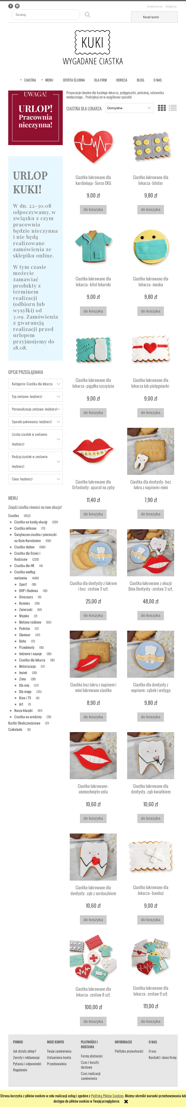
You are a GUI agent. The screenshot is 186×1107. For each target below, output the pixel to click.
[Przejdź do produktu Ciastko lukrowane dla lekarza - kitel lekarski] (93, 248)
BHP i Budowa (28, 590)
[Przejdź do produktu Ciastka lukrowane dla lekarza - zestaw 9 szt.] (150, 958)
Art (21, 704)
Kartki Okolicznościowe (24, 723)
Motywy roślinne (30, 622)
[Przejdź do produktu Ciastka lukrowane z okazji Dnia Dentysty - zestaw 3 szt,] (150, 552)
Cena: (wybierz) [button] (22, 478)
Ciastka (13, 515)
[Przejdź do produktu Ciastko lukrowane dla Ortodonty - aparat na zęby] (93, 451)
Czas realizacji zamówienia (91, 1076)
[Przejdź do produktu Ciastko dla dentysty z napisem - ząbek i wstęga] (150, 654)
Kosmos (24, 603)
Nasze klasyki (23, 710)
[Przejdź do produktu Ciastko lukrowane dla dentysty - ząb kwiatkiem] (150, 755)
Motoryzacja (27, 666)
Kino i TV (25, 697)
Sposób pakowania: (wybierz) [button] (32, 421)
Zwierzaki (25, 609)
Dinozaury (26, 596)
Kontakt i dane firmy (163, 1057)
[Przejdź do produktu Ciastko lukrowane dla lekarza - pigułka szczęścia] (93, 349)
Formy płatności (92, 1055)
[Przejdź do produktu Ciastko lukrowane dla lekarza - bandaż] (150, 857)
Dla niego (25, 691)
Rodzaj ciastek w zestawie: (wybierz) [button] (30, 461)
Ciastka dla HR (24, 565)
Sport (23, 584)
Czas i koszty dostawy (90, 1065)
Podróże (24, 628)
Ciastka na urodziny (28, 716)
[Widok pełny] (173, 107)
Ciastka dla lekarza (32, 659)
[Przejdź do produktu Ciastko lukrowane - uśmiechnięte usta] (93, 755)
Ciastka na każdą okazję (30, 521)
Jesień (23, 672)
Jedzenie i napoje (30, 653)
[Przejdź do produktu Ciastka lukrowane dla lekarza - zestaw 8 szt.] (93, 958)
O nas (152, 1051)
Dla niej (24, 685)
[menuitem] (30, 80)
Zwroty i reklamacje (26, 1057)
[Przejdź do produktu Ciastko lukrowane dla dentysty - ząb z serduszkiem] (93, 857)
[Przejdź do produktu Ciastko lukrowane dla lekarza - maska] (150, 248)
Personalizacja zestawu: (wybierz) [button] (34, 409)
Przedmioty (26, 647)
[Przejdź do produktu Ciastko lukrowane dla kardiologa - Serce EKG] (93, 146)
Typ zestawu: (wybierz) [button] (27, 396)
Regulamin (20, 1069)
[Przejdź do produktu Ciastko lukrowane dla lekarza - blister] (150, 146)
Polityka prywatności (129, 1051)
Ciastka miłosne (25, 528)
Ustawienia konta (59, 1057)
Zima (22, 678)
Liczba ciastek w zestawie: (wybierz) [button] (29, 439)
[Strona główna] (93, 47)
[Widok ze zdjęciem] (162, 107)
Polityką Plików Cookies (107, 1095)
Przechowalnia (57, 1063)
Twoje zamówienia (59, 1051)
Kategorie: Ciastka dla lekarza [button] (32, 383)
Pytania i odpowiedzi (27, 1063)
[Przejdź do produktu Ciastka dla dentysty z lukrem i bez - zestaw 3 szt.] (93, 552)
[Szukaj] (87, 14)
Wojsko (24, 615)
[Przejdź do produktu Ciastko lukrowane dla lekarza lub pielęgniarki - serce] (150, 349)
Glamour (25, 634)
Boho (22, 641)
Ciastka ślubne (24, 546)
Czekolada (15, 729)
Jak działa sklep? (24, 1051)
